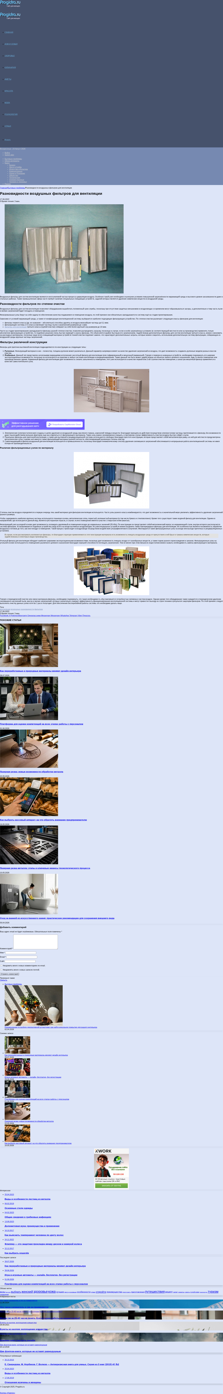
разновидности (27, 609)
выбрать (16, 1291)
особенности (84, 1292)
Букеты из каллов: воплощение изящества (24, 1329)
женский (27, 1291)
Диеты (8, 79)
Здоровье (10, 56)
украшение (4, 1294)
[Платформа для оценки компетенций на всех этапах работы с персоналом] (29, 719)
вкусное (8, 1292)
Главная (3, 188)
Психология (11, 114)
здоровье (40, 1291)
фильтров (38, 609)
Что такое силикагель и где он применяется (24, 1307)
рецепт (169, 1292)
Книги (7, 163)
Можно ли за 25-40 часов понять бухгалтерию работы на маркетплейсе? (40, 1318)
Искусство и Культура (18, 169)
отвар (93, 1292)
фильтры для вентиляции (16, 327)
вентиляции (5, 609)
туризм (213, 1291)
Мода (7, 103)
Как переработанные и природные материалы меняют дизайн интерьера (40, 671)
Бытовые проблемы (13, 159)
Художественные (16, 180)
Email (3, 957)
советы (187, 1292)
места (66, 1292)
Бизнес (12, 165)
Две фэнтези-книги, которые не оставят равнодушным (30, 1351)
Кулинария (10, 67)
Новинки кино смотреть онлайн (17, 1340)
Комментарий (6, 949)
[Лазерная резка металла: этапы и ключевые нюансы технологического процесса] (29, 864)
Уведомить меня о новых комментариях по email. (24, 966)
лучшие (60, 1292)
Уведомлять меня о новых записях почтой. (21, 970)
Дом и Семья (11, 44)
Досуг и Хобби (15, 167)
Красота (9, 91)
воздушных (15, 609)
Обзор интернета (12, 161)
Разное (8, 184)
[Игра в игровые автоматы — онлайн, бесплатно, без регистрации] (17, 1075)
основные (73, 1292)
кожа (52, 1291)
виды (2, 1292)
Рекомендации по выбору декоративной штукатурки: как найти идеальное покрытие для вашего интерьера (51, 1027)
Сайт (2, 961)
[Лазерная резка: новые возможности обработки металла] (29, 767)
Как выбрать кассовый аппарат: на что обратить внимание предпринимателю (43, 820)
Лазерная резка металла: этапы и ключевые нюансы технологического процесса (45, 868)
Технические (14, 178)
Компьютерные (15, 171)
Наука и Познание (17, 173)
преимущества (114, 1292)
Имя (2, 953)
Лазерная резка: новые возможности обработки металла (31, 771)
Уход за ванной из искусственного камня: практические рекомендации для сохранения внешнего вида (57, 918)
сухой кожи (194, 1292)
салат (175, 1292)
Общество (13, 176)
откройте (101, 1291)
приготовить (127, 1292)
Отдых (8, 126)
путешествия (155, 1291)
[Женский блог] (10, 6)
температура (203, 1292)
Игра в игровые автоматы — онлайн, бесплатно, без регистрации (33, 1077)
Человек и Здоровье (18, 182)
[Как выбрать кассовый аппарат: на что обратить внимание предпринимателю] (29, 815)
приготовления (138, 1292)
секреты (181, 1292)
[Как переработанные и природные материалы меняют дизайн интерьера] (29, 666)
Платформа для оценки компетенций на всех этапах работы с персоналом (41, 724)
